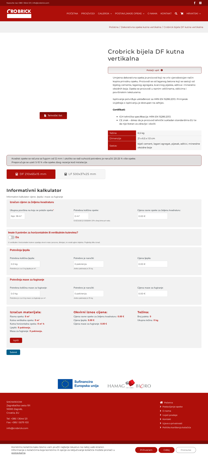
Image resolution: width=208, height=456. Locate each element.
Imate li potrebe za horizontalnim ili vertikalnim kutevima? (43, 232)
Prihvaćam (146, 450)
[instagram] (200, 3)
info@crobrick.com (40, 3)
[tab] (31, 174)
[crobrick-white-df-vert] (53, 77)
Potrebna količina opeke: (86, 210)
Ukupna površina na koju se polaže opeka (32, 210)
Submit (13, 352)
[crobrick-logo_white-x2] (19, 9)
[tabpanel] (104, 270)
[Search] (176, 12)
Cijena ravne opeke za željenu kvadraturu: (159, 210)
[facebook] (194, 3)
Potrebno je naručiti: (84, 258)
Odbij (166, 450)
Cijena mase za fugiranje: (150, 287)
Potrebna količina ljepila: (22, 258)
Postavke (186, 450)
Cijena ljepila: (144, 258)
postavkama (18, 452)
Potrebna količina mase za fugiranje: (28, 287)
